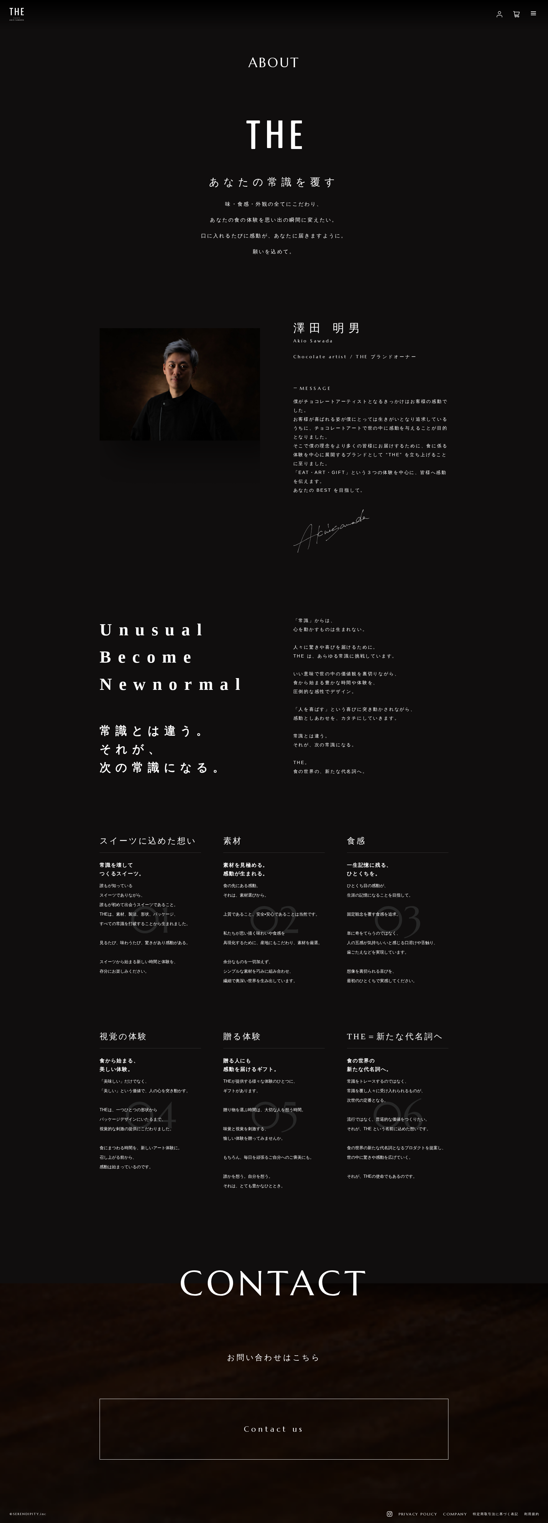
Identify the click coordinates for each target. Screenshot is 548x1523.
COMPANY (455, 1514)
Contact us (274, 1429)
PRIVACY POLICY (418, 1514)
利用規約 (531, 1514)
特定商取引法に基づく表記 (496, 1514)
